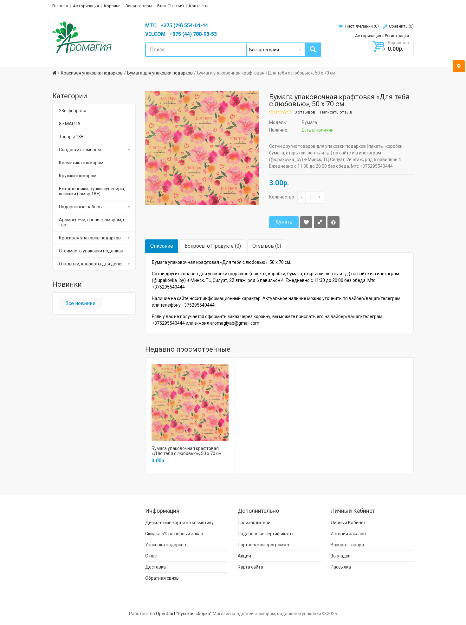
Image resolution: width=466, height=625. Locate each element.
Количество (281, 196)
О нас (151, 555)
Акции (244, 555)
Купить (283, 222)
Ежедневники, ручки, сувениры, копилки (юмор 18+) (92, 191)
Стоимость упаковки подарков (91, 250)
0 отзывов (304, 112)
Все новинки (80, 303)
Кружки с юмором (77, 175)
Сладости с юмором (80, 149)
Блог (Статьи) (170, 5)
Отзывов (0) (266, 246)
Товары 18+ (71, 136)
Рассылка (341, 567)
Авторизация (86, 5)
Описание (161, 246)
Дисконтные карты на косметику (179, 522)
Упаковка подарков (165, 544)
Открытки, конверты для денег (91, 263)
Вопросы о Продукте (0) (212, 246)
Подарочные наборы (80, 206)
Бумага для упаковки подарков (160, 72)
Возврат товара (347, 544)
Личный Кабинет (348, 522)
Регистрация (397, 35)
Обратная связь (162, 578)
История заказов (348, 533)
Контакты (198, 5)
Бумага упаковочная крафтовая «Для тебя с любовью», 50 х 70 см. (266, 72)
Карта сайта (250, 567)
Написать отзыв (336, 112)
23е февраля (72, 110)
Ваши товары (139, 5)
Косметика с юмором (81, 162)
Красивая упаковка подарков (92, 72)
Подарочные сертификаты (265, 533)
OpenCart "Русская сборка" (184, 613)
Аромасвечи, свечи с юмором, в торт (92, 222)
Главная (60, 5)
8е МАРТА (70, 123)
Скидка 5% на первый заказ (174, 533)
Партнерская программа (263, 544)
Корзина (112, 5)
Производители (254, 522)
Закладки (341, 555)
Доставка (155, 567)
